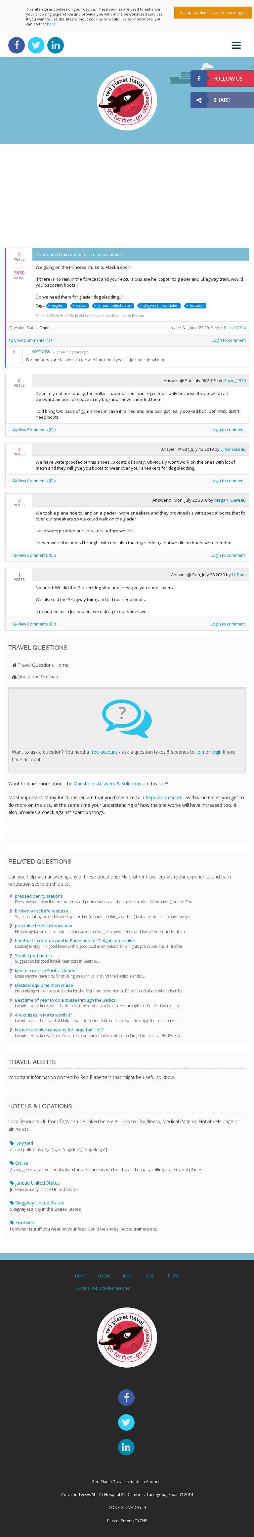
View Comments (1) (32, 340)
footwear (196, 305)
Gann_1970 (234, 380)
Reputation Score (164, 797)
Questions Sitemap (38, 676)
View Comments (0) (35, 430)
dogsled (58, 305)
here (51, 23)
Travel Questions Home (43, 665)
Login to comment (229, 340)
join (200, 752)
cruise (80, 305)
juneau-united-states (114, 305)
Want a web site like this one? (104, 1288)
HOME (81, 1276)
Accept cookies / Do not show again (213, 12)
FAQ (150, 1276)
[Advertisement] (127, 195)
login (216, 752)
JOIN (127, 1276)
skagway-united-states (160, 305)
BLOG (173, 1276)
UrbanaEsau (233, 449)
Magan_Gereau (230, 500)
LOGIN (104, 1276)
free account (103, 752)
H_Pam (239, 575)
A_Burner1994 (233, 328)
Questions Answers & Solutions (107, 783)
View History (133, 315)
